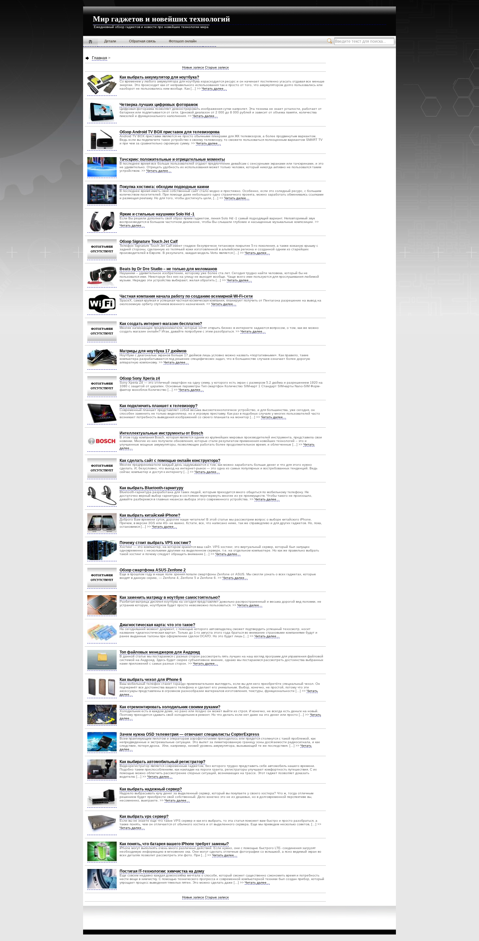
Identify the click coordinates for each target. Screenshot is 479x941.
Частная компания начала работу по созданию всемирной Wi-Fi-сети (186, 296)
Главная (90, 41)
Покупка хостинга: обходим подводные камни (164, 186)
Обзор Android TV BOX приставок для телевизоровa (170, 132)
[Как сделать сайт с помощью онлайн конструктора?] (102, 476)
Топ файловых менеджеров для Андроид (160, 652)
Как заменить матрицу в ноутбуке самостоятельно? (170, 597)
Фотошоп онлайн (182, 41)
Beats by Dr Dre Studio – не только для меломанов (168, 269)
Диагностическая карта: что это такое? (157, 625)
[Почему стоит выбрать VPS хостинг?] (102, 558)
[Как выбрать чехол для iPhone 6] (102, 695)
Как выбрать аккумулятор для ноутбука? (159, 77)
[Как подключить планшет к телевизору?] (102, 421)
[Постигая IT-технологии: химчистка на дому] (102, 887)
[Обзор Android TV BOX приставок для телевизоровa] (102, 148)
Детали (110, 41)
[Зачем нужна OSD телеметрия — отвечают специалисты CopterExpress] (102, 750)
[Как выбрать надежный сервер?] (102, 805)
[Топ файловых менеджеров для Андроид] (102, 668)
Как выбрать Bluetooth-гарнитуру (151, 488)
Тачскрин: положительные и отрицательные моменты (172, 159)
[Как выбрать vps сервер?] (102, 832)
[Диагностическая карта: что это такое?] (102, 641)
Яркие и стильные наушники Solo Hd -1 (157, 214)
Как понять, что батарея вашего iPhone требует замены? (174, 844)
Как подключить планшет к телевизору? (158, 406)
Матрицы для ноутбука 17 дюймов (153, 351)
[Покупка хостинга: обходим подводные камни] (102, 202)
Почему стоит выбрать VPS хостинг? (155, 542)
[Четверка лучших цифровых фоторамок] (102, 120)
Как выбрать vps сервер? (144, 816)
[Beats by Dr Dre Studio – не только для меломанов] (102, 285)
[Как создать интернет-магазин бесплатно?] (102, 339)
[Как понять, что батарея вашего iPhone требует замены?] (102, 860)
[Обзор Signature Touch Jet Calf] (102, 257)
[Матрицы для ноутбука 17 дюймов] (102, 367)
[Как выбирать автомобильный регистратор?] (102, 777)
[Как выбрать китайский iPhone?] (102, 531)
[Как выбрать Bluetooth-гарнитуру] (102, 504)
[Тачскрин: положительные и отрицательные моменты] (102, 175)
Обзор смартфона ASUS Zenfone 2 (153, 570)
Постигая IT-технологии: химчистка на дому (162, 871)
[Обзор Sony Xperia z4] (102, 394)
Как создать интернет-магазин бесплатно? (161, 323)
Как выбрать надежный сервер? (151, 789)
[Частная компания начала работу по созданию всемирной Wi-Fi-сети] (102, 312)
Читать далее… (214, 88)
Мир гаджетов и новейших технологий (161, 19)
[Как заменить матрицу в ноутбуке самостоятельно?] (102, 613)
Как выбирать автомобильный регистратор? (162, 761)
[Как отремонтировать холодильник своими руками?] (102, 723)
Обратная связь (142, 41)
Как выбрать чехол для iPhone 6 (151, 679)
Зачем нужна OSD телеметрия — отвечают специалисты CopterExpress (189, 734)
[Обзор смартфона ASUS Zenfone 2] (102, 586)
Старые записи (217, 67)
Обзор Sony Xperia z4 (140, 378)
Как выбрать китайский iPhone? (150, 515)
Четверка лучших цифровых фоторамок (159, 104)
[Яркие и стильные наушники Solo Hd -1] (102, 230)
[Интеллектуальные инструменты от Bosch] (102, 449)
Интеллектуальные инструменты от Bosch (161, 433)
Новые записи (193, 67)
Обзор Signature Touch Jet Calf (149, 241)
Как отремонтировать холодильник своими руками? (170, 707)
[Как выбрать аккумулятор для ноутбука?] (102, 93)
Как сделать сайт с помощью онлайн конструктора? (170, 460)
